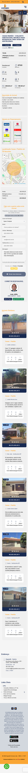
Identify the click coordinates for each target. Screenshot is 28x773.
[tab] (20, 13)
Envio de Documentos (9, 693)
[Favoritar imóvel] (25, 316)
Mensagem (5, 249)
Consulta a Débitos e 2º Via (11, 688)
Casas (4, 36)
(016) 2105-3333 (15, 1)
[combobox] (14, 221)
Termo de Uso (14, 747)
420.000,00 (22, 53)
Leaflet (15, 183)
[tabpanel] (14, 21)
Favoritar (7, 45)
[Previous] (4, 324)
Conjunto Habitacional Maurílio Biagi (13, 37)
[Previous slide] (3, 21)
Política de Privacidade (14, 745)
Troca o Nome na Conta (10, 697)
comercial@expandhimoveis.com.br (15, 668)
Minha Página (8, 299)
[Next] (24, 324)
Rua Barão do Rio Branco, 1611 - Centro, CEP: (14, 662)
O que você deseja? (7, 218)
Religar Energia (7, 695)
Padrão (11, 36)
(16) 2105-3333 (10, 666)
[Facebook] (15, 708)
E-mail (3, 236)
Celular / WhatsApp (7, 230)
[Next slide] (25, 21)
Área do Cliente (6, 1)
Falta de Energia (8, 692)
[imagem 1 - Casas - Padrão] (14, 324)
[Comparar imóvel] (25, 318)
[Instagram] (12, 708)
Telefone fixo (8, 242)
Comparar (17, 45)
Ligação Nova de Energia (10, 690)
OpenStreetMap (22, 183)
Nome (3, 224)
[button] (23, 1)
